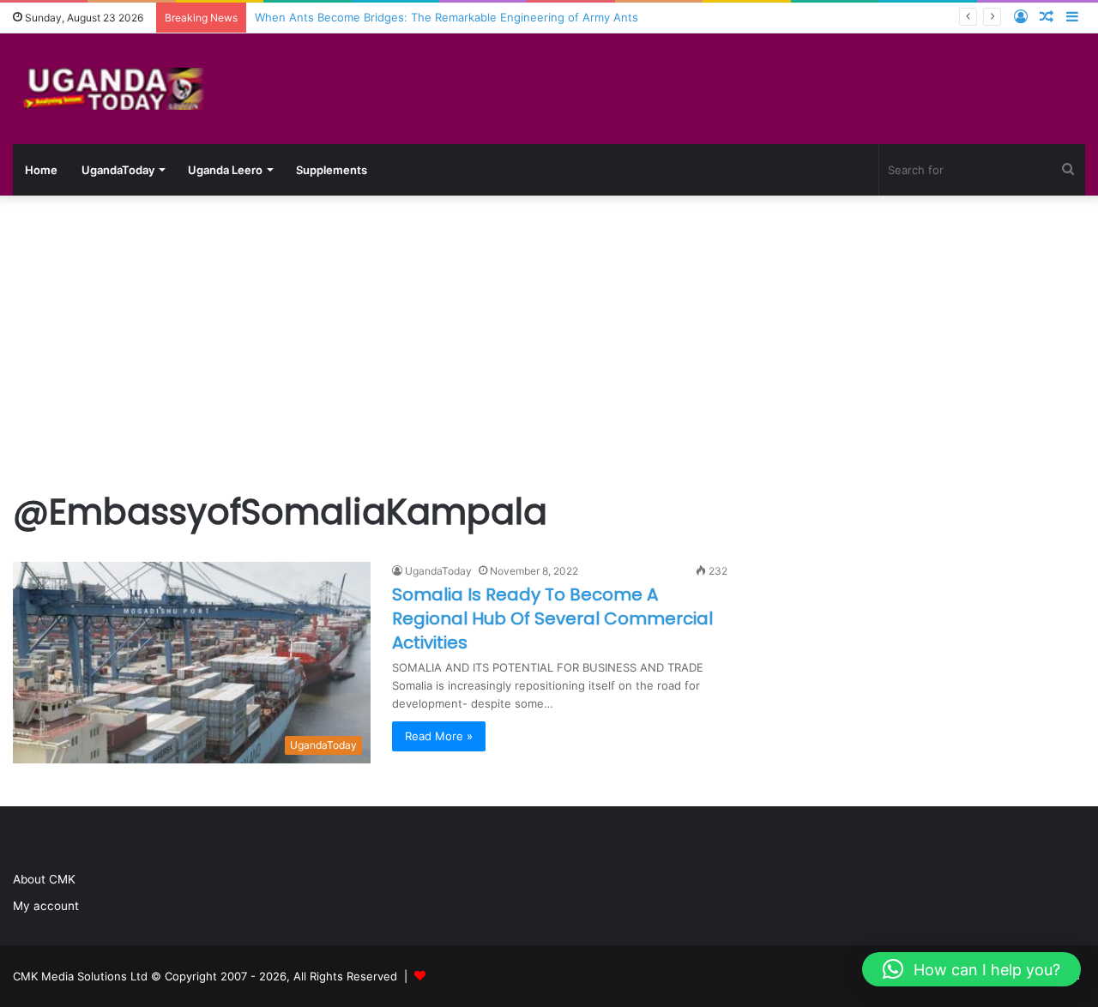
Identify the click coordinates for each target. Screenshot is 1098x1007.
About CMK (44, 879)
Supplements (331, 170)
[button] (971, 969)
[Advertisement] (549, 341)
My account (46, 906)
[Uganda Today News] (116, 89)
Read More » (439, 736)
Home (41, 170)
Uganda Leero (225, 170)
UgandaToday (117, 170)
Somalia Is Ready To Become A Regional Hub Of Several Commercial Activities (552, 618)
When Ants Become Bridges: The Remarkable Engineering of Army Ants (446, 17)
